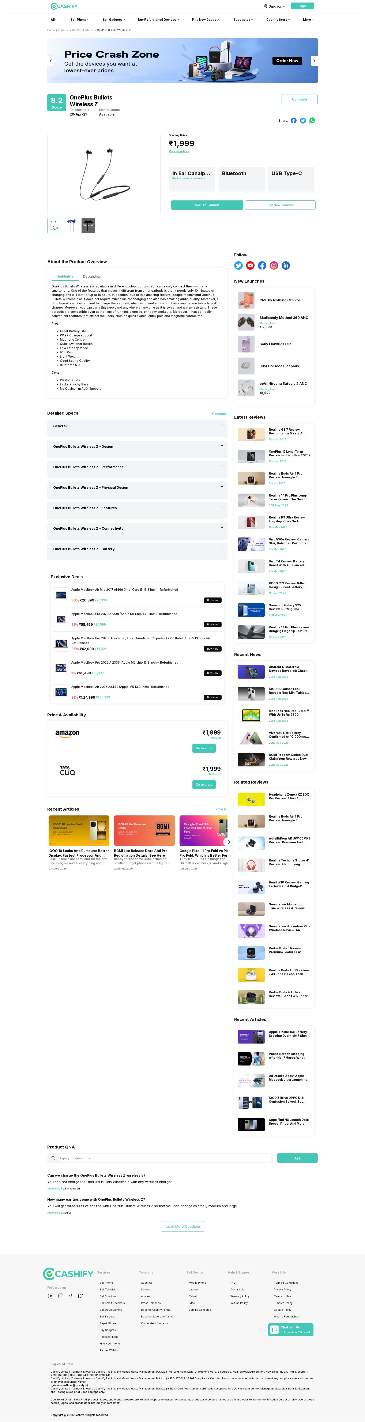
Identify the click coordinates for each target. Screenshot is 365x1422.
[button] (302, 6)
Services (104, 1272)
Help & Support (239, 1272)
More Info (278, 1272)
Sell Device (194, 1272)
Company (146, 1272)
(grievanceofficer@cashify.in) (69, 1385)
